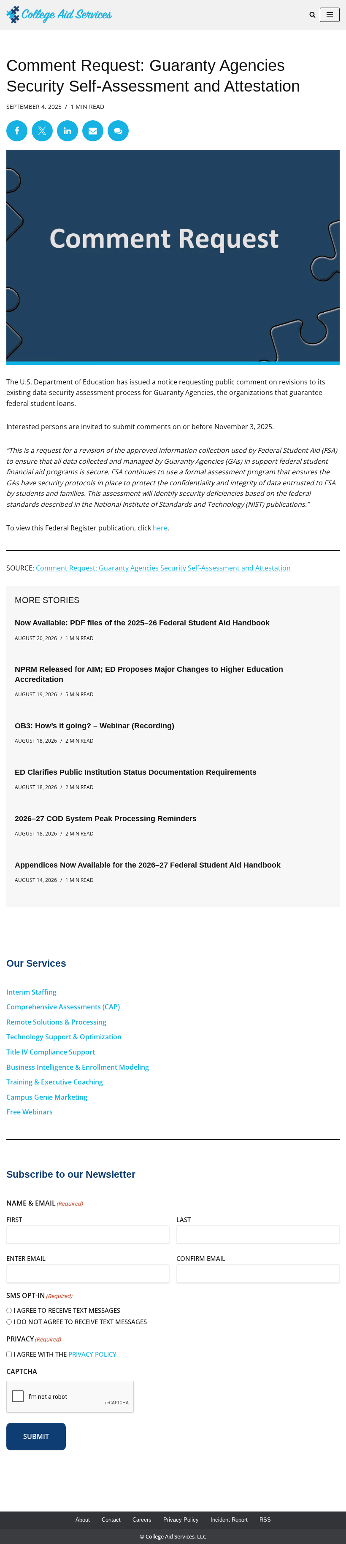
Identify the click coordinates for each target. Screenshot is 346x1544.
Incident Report (229, 1520)
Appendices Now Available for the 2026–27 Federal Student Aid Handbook (148, 865)
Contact (111, 1520)
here (160, 528)
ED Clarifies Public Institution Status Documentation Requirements (136, 772)
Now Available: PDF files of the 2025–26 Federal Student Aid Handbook (142, 623)
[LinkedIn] (67, 130)
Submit (36, 1436)
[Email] (92, 130)
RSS (265, 1520)
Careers (141, 1520)
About (83, 1520)
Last (183, 1219)
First (14, 1219)
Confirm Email (200, 1258)
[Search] (312, 14)
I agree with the (65, 1354)
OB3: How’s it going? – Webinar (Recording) (94, 726)
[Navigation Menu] (330, 15)
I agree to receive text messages (67, 1310)
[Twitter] (42, 130)
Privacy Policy (92, 1354)
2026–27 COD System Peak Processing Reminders (106, 818)
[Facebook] (16, 130)
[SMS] (118, 130)
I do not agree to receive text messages (80, 1321)
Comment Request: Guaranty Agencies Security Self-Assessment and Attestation (163, 568)
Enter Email (26, 1258)
